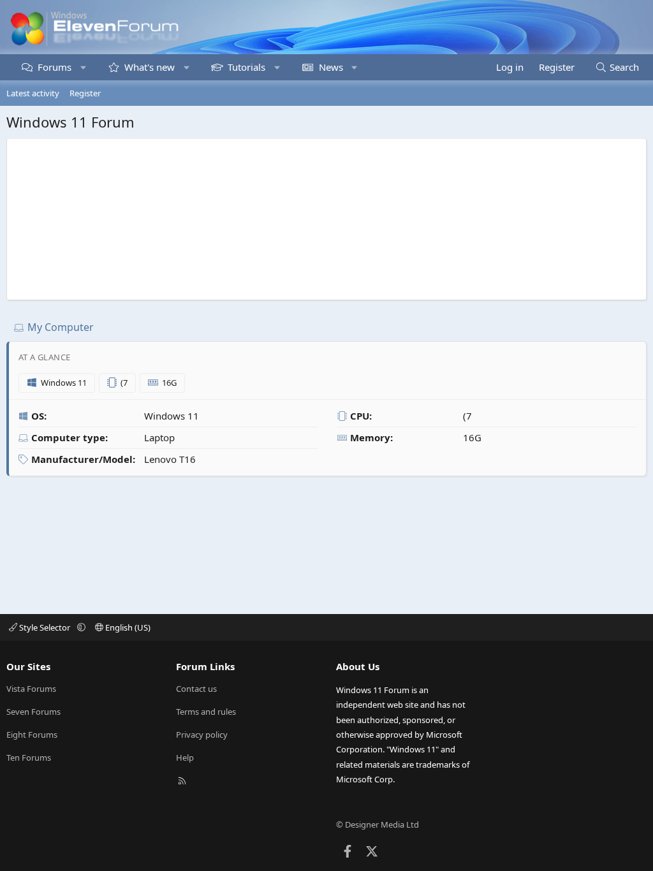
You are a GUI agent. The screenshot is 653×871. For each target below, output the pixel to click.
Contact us (196, 688)
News (331, 67)
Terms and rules (206, 711)
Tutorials (246, 67)
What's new (149, 67)
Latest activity (32, 93)
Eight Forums (31, 734)
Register (85, 93)
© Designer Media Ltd (377, 824)
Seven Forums (33, 711)
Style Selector (44, 627)
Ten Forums (28, 757)
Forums (54, 67)
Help (185, 757)
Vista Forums (31, 688)
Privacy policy (202, 734)
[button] (83, 67)
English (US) (126, 627)
